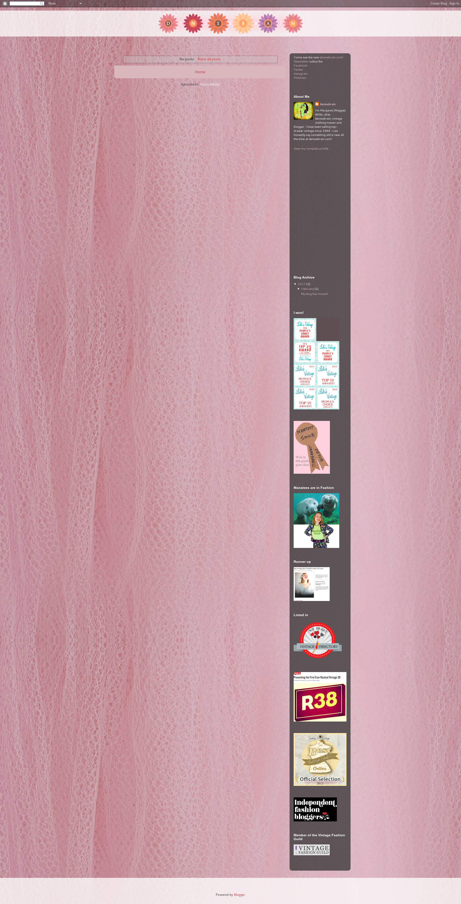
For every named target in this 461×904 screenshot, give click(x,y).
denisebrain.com (331, 57)
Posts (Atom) (210, 84)
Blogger (239, 894)
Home (200, 71)
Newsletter (301, 61)
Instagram (301, 74)
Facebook (300, 65)
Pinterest (300, 78)
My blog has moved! (314, 294)
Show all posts (209, 58)
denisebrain (328, 104)
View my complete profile (311, 148)
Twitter (298, 69)
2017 (302, 284)
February (308, 289)
